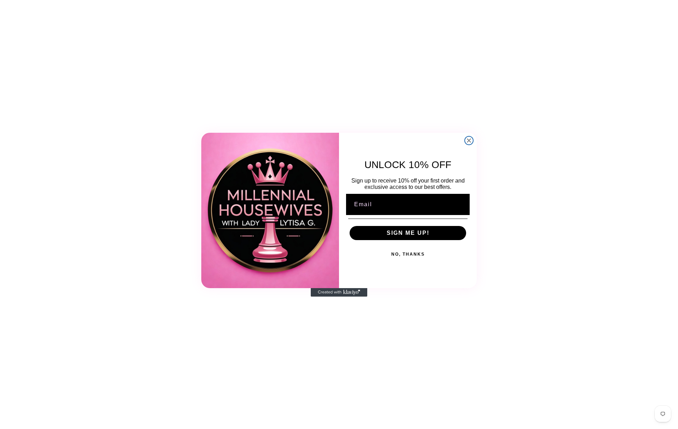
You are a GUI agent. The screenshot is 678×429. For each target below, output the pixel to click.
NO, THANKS (408, 254)
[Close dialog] (469, 140)
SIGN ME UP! (408, 233)
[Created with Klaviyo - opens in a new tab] (339, 292)
